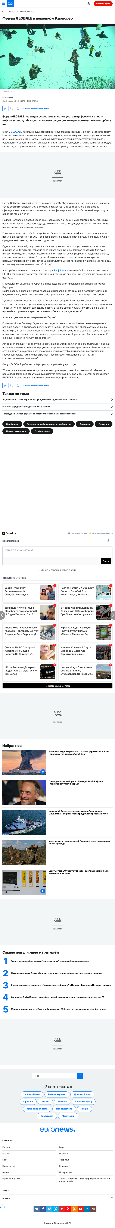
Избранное (12, 745)
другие (6, 1198)
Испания (62, 1101)
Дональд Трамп (82, 1094)
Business (6, 1153)
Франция (28, 1101)
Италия (45, 1101)
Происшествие (64, 1108)
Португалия (46, 1116)
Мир (61, 1147)
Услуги (5, 1190)
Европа (6, 1147)
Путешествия (9, 1166)
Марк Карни (68, 1116)
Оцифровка (12, 424)
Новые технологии (16, 431)
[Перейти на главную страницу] (10, 3)
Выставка (85, 424)
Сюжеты (6, 1140)
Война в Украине (56, 1094)
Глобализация (42, 431)
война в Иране (32, 1094)
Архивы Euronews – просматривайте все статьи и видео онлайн (84, 1179)
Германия (104, 424)
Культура (11, 12)
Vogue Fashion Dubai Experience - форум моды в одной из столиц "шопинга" (40, 399)
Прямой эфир (103, 3)
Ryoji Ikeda (60, 270)
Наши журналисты (12, 1178)
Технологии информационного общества (49, 424)
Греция (84, 1108)
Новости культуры (27, 12)
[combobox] (57, 1076)
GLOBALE (16, 131)
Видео (5, 1172)
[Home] (3, 12)
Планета (63, 1153)
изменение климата (37, 1108)
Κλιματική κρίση (83, 1101)
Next (4, 1159)
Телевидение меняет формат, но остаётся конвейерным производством (39, 413)
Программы (65, 1172)
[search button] (80, 1076)
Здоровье (64, 1159)
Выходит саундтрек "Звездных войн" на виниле (26, 406)
